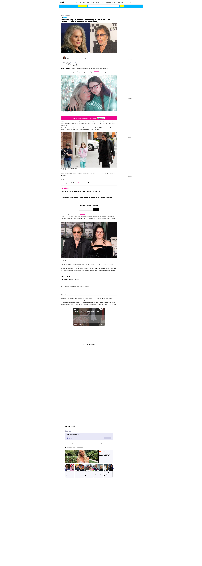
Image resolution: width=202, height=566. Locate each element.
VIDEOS (102, 2)
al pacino (68, 15)
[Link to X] (130, 2)
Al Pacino (96, 71)
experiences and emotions (105, 302)
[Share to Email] (76, 63)
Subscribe (120, 2)
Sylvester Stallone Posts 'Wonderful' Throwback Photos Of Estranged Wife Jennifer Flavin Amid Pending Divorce (87, 197)
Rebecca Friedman (70, 56)
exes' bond (82, 214)
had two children (79, 268)
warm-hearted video (88, 68)
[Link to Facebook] (125, 2)
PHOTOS (97, 2)
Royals (92, 2)
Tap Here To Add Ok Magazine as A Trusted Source (84, 118)
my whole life (77, 129)
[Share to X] (68, 63)
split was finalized (104, 177)
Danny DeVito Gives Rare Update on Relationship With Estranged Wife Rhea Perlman (81, 191)
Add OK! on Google (78, 65)
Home (62, 15)
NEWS (84, 2)
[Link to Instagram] (127, 2)
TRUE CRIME (108, 2)
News (65, 15)
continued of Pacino (108, 127)
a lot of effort (85, 173)
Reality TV (78, 2)
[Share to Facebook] (65, 63)
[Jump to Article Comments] (61, 63)
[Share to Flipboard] (72, 63)
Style (88, 2)
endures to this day (86, 220)
